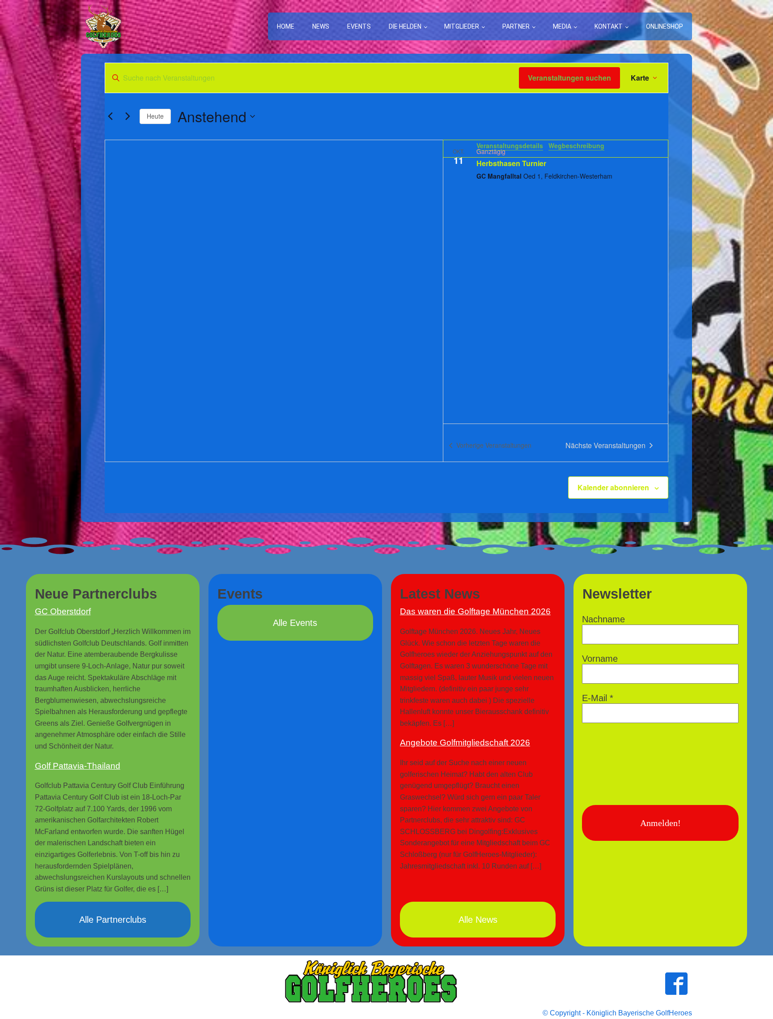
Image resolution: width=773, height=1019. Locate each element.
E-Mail (597, 698)
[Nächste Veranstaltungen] (127, 116)
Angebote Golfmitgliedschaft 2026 (465, 742)
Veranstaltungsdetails (509, 145)
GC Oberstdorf (63, 611)
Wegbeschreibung (576, 145)
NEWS (320, 26)
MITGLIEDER (461, 26)
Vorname (600, 659)
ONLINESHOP (664, 26)
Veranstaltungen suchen (569, 78)
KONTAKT (609, 26)
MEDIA (562, 26)
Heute (155, 115)
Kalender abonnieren (613, 487)
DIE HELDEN (405, 26)
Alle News (478, 920)
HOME (285, 26)
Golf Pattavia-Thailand (77, 766)
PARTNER (516, 26)
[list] (555, 282)
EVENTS (359, 26)
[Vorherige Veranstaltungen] (110, 116)
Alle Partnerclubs (112, 920)
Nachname (603, 619)
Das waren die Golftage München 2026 (475, 611)
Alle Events (295, 623)
